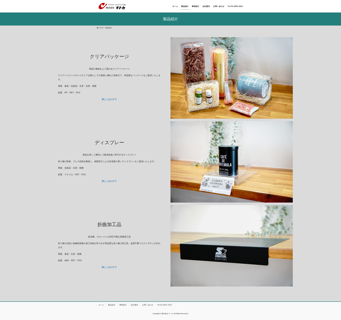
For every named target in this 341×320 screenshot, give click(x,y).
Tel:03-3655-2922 (164, 305)
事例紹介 (123, 305)
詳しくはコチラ (109, 181)
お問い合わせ (147, 305)
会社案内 (134, 305)
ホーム (101, 305)
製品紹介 (111, 305)
